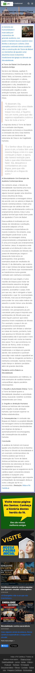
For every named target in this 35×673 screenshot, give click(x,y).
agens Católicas (15, 670)
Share (5, 646)
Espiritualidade (8, 662)
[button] (28, 3)
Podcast (7, 665)
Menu (32, 3)
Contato (24, 667)
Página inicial (26, 659)
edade (26, 665)
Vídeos (29, 662)
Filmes (17, 667)
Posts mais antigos (7, 641)
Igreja (23, 662)
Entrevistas (27, 670)
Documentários (7, 667)
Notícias (16, 665)
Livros (17, 662)
